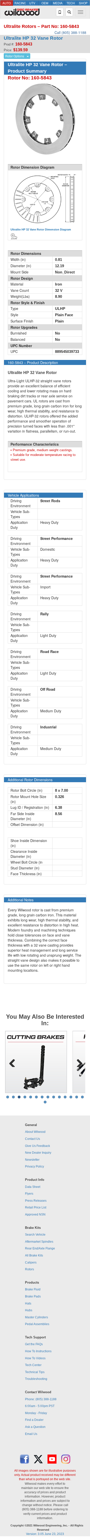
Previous (12, 1062)
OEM (45, 3)
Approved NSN (35, 1214)
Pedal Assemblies (37, 1324)
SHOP (83, 3)
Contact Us (32, 1139)
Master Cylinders (36, 1317)
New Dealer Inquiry (38, 1152)
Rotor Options (14, 56)
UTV (32, 3)
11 (65, 1097)
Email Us (31, 1434)
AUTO (6, 3)
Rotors (29, 1269)
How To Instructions (38, 1351)
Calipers (30, 1262)
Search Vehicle (35, 1234)
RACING (20, 3)
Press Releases (35, 1200)
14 (82, 1097)
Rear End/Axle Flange (40, 1248)
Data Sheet (32, 1187)
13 (76, 1097)
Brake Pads (33, 1296)
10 (59, 1097)
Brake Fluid (32, 1289)
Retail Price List (35, 1207)
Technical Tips (34, 1372)
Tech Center (33, 1365)
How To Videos (35, 1358)
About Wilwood (35, 1132)
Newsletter (32, 1159)
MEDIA (57, 3)
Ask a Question (35, 1427)
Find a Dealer (34, 1420)
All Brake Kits (34, 1255)
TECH (70, 3)
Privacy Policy (34, 1166)
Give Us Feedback (37, 1146)
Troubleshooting (36, 1379)
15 (45, 1102)
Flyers (29, 1193)
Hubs (28, 1310)
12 (71, 1097)
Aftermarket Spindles (39, 1241)
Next (78, 1062)
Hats (28, 1303)
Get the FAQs (34, 1344)
